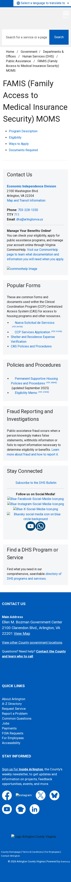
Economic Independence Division (31, 186)
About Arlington (13, 699)
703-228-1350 (28, 210)
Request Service (14, 709)
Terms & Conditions (32, 852)
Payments (9, 728)
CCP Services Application (38, 332)
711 (16, 215)
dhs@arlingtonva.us (29, 219)
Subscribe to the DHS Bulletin (36, 483)
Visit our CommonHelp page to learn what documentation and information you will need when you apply (35, 254)
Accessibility (11, 743)
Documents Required (23, 150)
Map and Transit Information (26, 200)
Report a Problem (15, 713)
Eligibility (15, 137)
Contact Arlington (10, 855)
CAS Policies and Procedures (31, 346)
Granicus (65, 861)
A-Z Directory (12, 704)
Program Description (23, 131)
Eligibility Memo (32, 393)
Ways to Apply (19, 144)
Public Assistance (19, 61)
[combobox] (42, 3)
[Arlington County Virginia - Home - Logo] (32, 16)
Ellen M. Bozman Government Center (32, 622)
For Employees (13, 738)
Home (10, 52)
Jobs (5, 723)
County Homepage (11, 852)
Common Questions (16, 718)
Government (29, 52)
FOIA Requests (12, 733)
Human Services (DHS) (38, 56)
